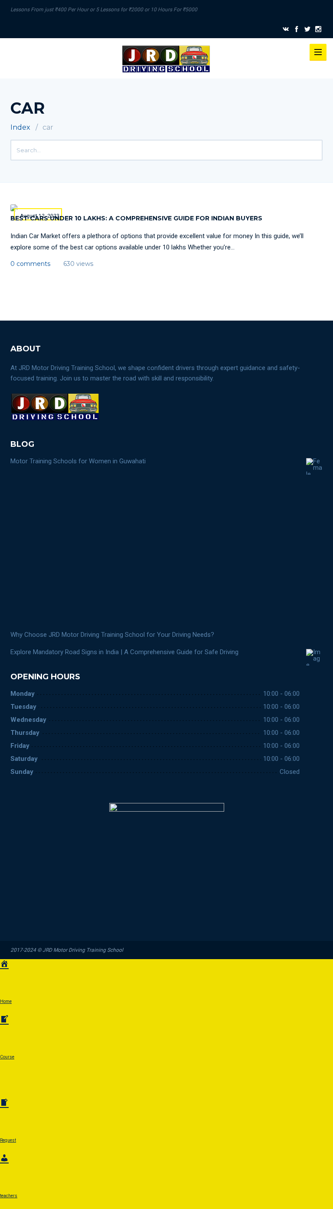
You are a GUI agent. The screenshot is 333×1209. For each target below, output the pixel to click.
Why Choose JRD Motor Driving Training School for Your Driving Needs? (112, 635)
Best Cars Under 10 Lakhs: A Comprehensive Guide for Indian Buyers (136, 218)
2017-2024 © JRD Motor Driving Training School (66, 950)
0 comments (30, 264)
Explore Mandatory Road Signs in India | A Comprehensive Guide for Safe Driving (124, 652)
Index (20, 127)
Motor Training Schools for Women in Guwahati (78, 461)
